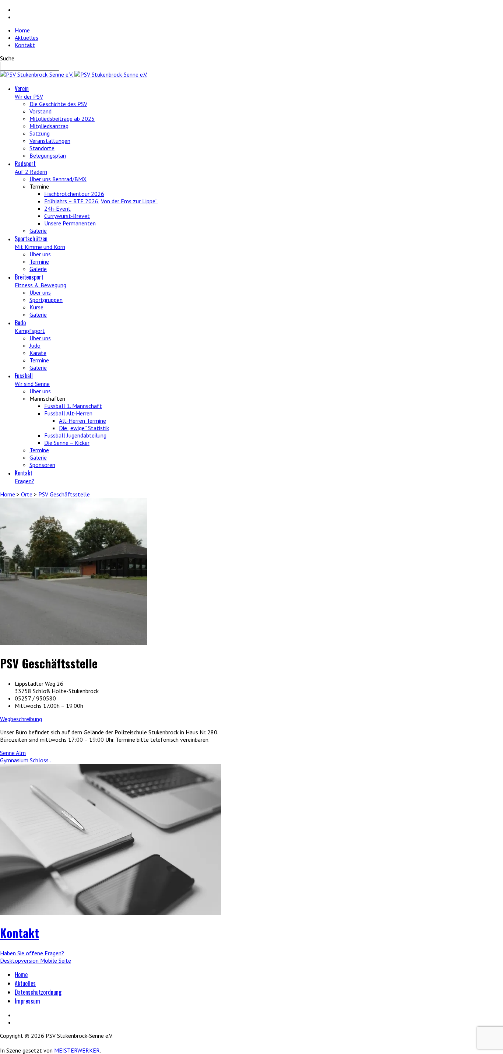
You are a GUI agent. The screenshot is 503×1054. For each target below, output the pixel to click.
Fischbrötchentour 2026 (74, 193)
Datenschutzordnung (38, 992)
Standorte (41, 148)
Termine (39, 261)
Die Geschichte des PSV (58, 104)
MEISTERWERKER (77, 1050)
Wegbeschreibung (21, 719)
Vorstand (40, 111)
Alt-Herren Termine (82, 420)
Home (22, 30)
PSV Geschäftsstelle (64, 494)
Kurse (36, 307)
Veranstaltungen (49, 140)
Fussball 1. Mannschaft (73, 406)
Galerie (38, 230)
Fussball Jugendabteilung (75, 435)
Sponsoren (42, 464)
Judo (35, 345)
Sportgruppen (46, 299)
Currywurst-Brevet (67, 215)
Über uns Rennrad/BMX (58, 179)
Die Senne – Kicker (66, 442)
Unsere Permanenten (70, 223)
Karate (37, 352)
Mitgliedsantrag (48, 126)
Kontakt (25, 45)
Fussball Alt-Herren (68, 413)
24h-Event (57, 208)
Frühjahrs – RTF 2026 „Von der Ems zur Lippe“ (101, 201)
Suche (7, 58)
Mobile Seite (55, 960)
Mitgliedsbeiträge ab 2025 (62, 118)
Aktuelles (26, 37)
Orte (26, 494)
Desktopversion (20, 960)
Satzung (39, 133)
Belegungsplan (47, 155)
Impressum (27, 1001)
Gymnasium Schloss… (26, 760)
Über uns (40, 254)
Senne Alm (13, 752)
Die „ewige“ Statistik (84, 428)
